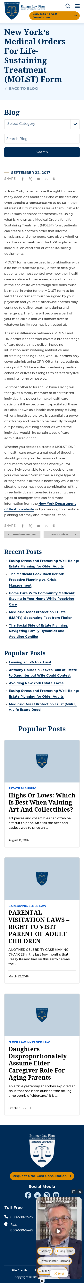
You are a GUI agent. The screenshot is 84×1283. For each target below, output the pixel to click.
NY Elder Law (38, 1042)
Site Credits (19, 1270)
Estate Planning (22, 788)
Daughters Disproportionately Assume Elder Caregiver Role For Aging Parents (37, 1063)
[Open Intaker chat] (42, 1281)
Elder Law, (17, 1042)
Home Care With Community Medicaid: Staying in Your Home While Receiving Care (42, 598)
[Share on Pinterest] (53, 179)
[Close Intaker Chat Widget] (80, 1191)
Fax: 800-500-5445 (21, 1227)
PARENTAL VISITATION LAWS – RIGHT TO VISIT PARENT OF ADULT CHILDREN (38, 927)
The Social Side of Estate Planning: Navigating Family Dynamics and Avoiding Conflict (38, 631)
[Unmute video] (59, 1231)
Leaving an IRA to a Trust (30, 662)
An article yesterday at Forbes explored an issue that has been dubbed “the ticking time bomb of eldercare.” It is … (41, 1091)
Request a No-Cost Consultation (44, 15)
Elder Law (37, 906)
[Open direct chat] (74, 1191)
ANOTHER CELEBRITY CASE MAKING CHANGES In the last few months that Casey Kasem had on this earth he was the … (39, 957)
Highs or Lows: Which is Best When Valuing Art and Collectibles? (41, 802)
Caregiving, (18, 906)
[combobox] (42, 124)
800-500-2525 (21, 1217)
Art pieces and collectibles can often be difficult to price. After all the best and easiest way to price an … (39, 823)
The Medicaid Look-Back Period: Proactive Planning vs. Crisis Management (36, 579)
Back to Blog (23, 88)
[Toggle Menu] (77, 6)
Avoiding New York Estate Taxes (36, 683)
